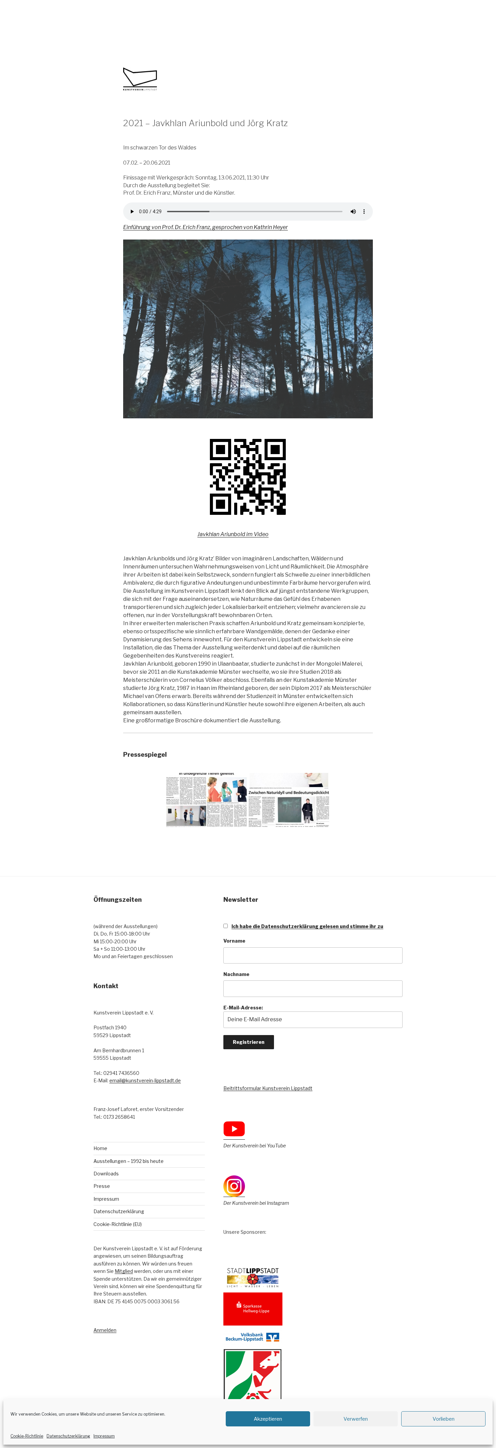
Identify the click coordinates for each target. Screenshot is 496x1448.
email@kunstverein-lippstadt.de (145, 1080)
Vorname (234, 941)
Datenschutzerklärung (68, 1436)
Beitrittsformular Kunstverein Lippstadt (267, 1088)
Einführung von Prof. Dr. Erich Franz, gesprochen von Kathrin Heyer (205, 227)
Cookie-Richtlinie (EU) (117, 1224)
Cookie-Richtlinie (26, 1436)
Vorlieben (443, 1419)
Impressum (104, 1436)
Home (100, 1148)
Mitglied (124, 1271)
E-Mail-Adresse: (243, 1007)
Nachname (236, 974)
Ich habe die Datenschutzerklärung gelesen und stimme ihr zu (307, 926)
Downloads (106, 1173)
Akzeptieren (268, 1419)
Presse (101, 1186)
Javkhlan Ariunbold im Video (233, 534)
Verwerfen (355, 1419)
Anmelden (104, 1330)
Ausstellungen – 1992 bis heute (128, 1161)
